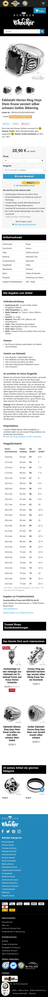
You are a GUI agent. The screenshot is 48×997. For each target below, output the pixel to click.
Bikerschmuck (7, 864)
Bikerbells (6, 892)
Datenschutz (23, 990)
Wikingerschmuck (9, 851)
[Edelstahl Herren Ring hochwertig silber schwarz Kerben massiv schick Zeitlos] (35, 786)
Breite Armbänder (9, 861)
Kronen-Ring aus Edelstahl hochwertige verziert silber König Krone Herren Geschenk (36, 674)
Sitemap (32, 993)
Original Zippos (8, 895)
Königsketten (7, 873)
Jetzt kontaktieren (10, 609)
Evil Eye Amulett (8, 857)
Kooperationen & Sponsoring (13, 931)
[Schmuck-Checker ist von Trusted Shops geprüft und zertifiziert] (21, 965)
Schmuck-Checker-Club (11, 928)
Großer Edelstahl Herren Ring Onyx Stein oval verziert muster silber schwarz (36, 732)
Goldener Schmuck (9, 883)
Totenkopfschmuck (9, 867)
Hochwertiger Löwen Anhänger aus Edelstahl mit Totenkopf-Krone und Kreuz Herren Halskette (12, 675)
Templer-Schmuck (9, 848)
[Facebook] (3, 832)
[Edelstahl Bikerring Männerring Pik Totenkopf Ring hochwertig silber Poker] (12, 786)
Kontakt (5, 941)
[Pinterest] (14, 832)
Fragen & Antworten (10, 944)
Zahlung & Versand (9, 950)
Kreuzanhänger (8, 842)
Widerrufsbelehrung (38, 990)
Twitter (7, 124)
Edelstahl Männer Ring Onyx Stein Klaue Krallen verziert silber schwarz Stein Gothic (12, 733)
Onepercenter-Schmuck (11, 870)
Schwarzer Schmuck (10, 886)
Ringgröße (7, 166)
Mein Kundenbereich (10, 954)
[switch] (5, 993)
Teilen (16, 124)
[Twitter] (8, 832)
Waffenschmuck (8, 876)
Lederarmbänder (8, 889)
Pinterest (26, 124)
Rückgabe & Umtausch (11, 947)
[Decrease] (5, 161)
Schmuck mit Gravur (10, 880)
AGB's (14, 990)
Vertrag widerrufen (19, 993)
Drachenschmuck (9, 854)
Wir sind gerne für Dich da (25, 224)
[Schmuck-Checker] (24, 18)
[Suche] (42, 31)
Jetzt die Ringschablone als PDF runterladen (23, 436)
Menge (6, 156)
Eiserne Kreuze (8, 845)
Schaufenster (7, 922)
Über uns (5, 925)
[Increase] (42, 161)
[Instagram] (19, 832)
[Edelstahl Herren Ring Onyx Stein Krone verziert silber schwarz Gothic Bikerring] (7, 90)
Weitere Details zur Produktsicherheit (18, 613)
